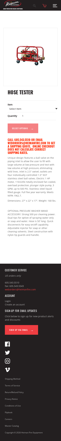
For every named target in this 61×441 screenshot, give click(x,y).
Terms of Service (12, 385)
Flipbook (8, 412)
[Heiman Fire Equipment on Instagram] (7, 362)
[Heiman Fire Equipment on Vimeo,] (7, 371)
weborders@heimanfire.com (20, 289)
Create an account (15, 304)
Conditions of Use (13, 405)
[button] (55, 6)
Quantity (12, 115)
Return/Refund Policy (14, 392)
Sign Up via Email (19, 329)
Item (10, 104)
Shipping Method (12, 378)
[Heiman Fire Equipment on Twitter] (7, 354)
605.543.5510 (12, 282)
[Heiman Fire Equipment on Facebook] (7, 345)
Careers (8, 419)
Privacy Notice (11, 399)
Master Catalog (12, 425)
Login (8, 301)
